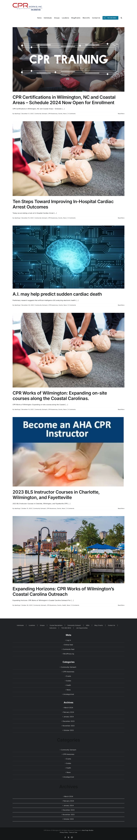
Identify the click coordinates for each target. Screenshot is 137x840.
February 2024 (68, 712)
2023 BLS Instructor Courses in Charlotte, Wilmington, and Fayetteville (56, 494)
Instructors (52, 628)
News (65, 113)
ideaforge (17, 113)
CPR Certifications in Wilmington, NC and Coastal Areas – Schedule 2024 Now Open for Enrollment (64, 99)
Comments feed (68, 649)
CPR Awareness (53, 113)
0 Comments (71, 113)
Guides (68, 681)
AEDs (87, 625)
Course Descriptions (56, 625)
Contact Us (111, 625)
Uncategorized (68, 694)
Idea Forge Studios (87, 830)
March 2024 (68, 708)
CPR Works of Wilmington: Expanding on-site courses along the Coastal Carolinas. (60, 395)
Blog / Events (99, 625)
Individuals (20, 625)
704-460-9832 (66, 628)
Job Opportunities (82, 628)
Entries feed (68, 645)
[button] (121, 18)
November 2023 (68, 726)
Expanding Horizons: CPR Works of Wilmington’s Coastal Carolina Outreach (63, 591)
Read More (121, 113)
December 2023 (68, 721)
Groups (42, 625)
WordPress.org (68, 654)
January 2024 (69, 717)
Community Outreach (41, 113)
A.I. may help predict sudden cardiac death (57, 294)
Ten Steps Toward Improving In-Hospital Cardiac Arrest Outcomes (63, 204)
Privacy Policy (64, 832)
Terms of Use (73, 832)
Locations (32, 625)
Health (64, 605)
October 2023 (69, 730)
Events (60, 113)
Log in (68, 640)
